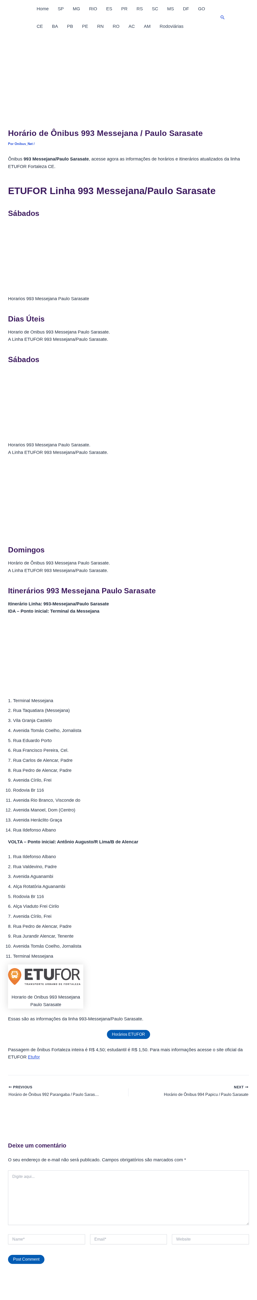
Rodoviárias (171, 26)
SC (155, 8)
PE (85, 26)
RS (140, 8)
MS (170, 8)
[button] (222, 17)
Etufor (34, 1057)
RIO (93, 8)
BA (55, 26)
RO (116, 26)
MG (76, 8)
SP (61, 8)
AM (147, 26)
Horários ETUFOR (128, 1034)
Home (43, 8)
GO (201, 8)
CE (40, 26)
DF (186, 8)
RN (100, 26)
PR (124, 8)
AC (131, 26)
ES (109, 8)
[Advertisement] (128, 73)
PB (70, 26)
